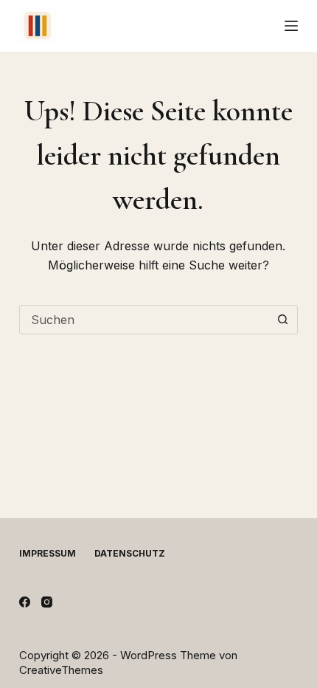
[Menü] (291, 25)
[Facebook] (24, 602)
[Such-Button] (282, 319)
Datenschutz (129, 553)
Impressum (47, 553)
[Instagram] (46, 602)
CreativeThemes (61, 670)
